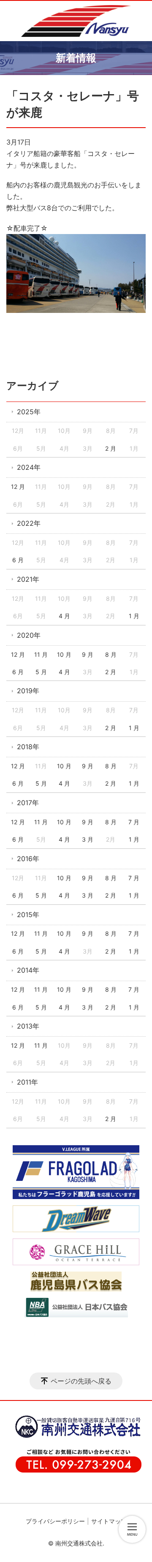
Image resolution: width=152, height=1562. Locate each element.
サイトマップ (109, 1521)
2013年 (28, 1026)
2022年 (29, 523)
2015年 (28, 914)
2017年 (28, 802)
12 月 (18, 486)
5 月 (41, 671)
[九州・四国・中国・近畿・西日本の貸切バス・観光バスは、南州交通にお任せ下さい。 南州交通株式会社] (76, 21)
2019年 (28, 690)
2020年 (29, 635)
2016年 (28, 858)
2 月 (110, 448)
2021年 (28, 579)
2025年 (29, 411)
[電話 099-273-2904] (73, 1471)
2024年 (29, 467)
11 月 (41, 654)
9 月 (87, 654)
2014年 (28, 970)
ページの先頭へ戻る (81, 1381)
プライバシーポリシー (55, 1521)
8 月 (111, 654)
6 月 (18, 559)
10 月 (64, 654)
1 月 (134, 615)
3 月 (87, 839)
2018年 (28, 746)
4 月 (64, 615)
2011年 (27, 1082)
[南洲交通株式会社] (73, 1436)
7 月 (133, 822)
